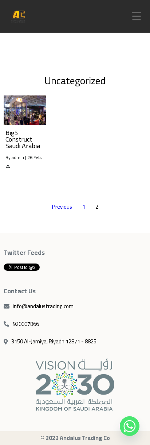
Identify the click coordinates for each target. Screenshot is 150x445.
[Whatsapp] (129, 426)
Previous (62, 206)
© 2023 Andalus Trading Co (75, 437)
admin (18, 157)
